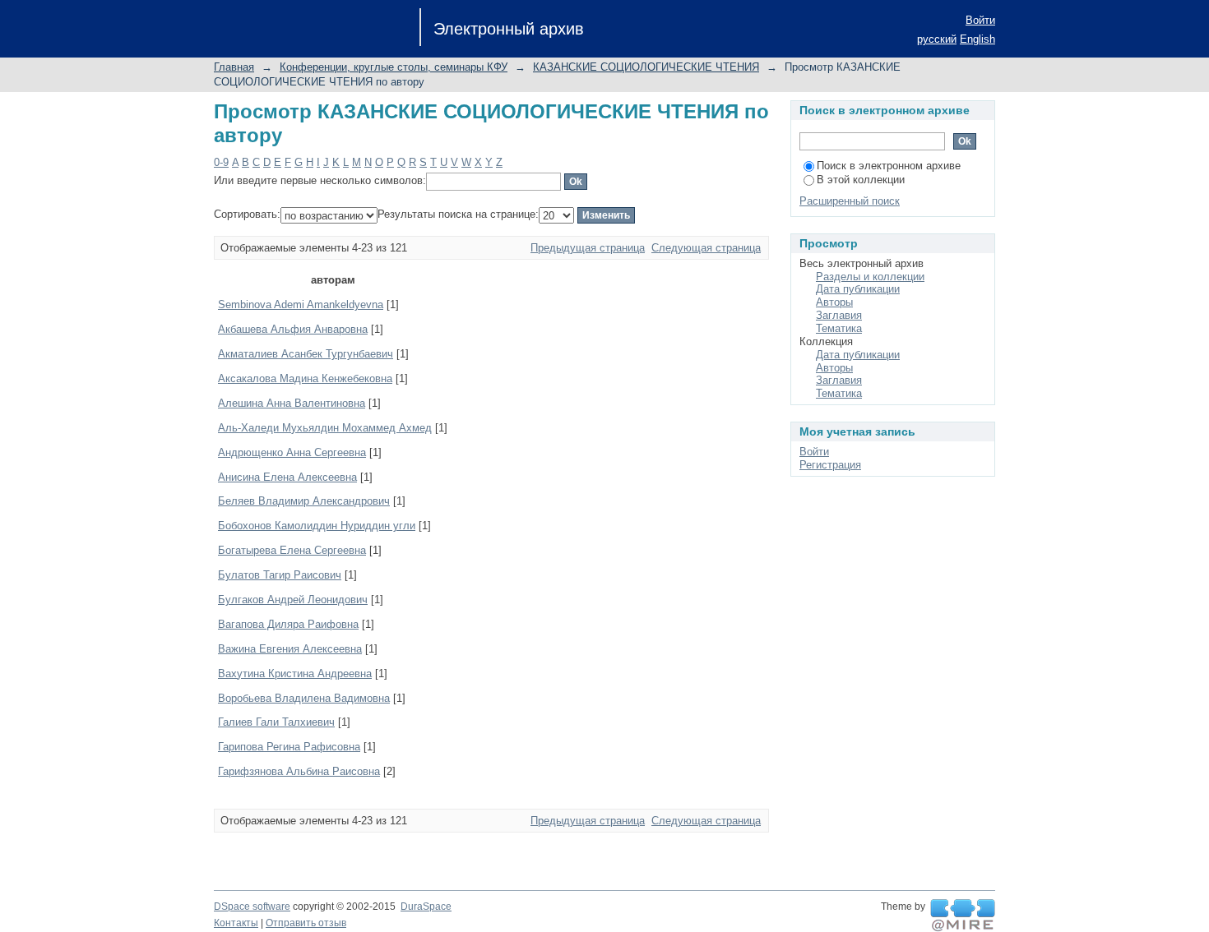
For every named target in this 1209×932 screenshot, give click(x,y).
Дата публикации (858, 289)
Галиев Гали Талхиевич (276, 722)
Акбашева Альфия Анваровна (293, 329)
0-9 (221, 162)
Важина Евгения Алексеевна (290, 649)
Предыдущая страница (587, 248)
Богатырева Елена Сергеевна (292, 550)
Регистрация (830, 465)
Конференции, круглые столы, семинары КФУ (393, 67)
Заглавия (839, 315)
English (977, 39)
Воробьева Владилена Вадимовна (304, 698)
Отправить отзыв (306, 923)
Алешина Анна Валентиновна (291, 403)
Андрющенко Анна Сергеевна (292, 452)
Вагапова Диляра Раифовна (288, 624)
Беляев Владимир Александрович (304, 501)
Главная (234, 67)
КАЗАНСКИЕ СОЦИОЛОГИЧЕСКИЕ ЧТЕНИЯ (646, 67)
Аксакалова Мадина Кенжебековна (305, 378)
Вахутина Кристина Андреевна (295, 673)
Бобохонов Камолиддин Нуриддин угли (316, 525)
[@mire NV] (962, 915)
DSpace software (252, 906)
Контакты (236, 923)
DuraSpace (426, 906)
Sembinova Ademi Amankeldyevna (300, 304)
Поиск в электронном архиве (889, 165)
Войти (980, 20)
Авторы (834, 302)
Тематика (839, 328)
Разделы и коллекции (870, 276)
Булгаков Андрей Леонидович (293, 599)
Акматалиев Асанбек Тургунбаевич (305, 354)
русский (937, 39)
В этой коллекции (861, 179)
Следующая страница (706, 248)
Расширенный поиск (849, 201)
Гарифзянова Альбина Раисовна (299, 771)
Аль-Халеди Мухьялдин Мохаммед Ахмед (325, 428)
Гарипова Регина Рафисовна (289, 747)
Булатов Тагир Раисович (279, 575)
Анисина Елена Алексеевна (287, 477)
